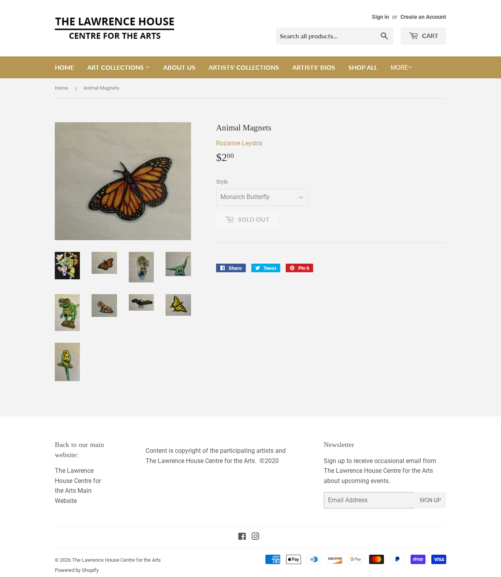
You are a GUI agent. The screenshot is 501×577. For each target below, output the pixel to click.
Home (64, 67)
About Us (179, 67)
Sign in (380, 17)
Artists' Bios (313, 67)
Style (222, 182)
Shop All (362, 67)
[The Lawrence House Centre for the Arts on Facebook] (242, 537)
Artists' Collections (244, 67)
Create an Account (423, 17)
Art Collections (116, 67)
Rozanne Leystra (239, 143)
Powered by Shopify (77, 570)
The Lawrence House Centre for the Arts (116, 560)
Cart (429, 35)
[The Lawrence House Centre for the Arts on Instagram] (256, 537)
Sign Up (430, 500)
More (399, 67)
